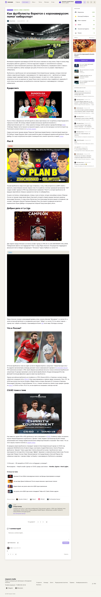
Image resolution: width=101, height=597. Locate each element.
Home (64, 125)
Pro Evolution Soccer (61, 368)
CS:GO (48, 436)
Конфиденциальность (81, 582)
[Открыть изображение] (38, 104)
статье (61, 136)
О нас (52, 2)
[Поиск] (88, 2)
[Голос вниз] (43, 522)
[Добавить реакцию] (46, 522)
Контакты (38, 584)
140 (42, 323)
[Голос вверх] (38, 522)
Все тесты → (92, 37)
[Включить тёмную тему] (91, 2)
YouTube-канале (31, 129)
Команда (46, 582)
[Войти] (94, 2)
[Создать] (84, 2)
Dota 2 (11, 385)
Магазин (46, 2)
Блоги (51, 582)
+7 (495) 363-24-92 (21, 585)
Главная (18, 2)
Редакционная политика (61, 582)
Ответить (66, 554)
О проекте (39, 582)
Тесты (40, 2)
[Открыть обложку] (38, 41)
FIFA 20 (26, 379)
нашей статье (31, 442)
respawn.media (10, 579)
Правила (72, 582)
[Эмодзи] (17, 542)
